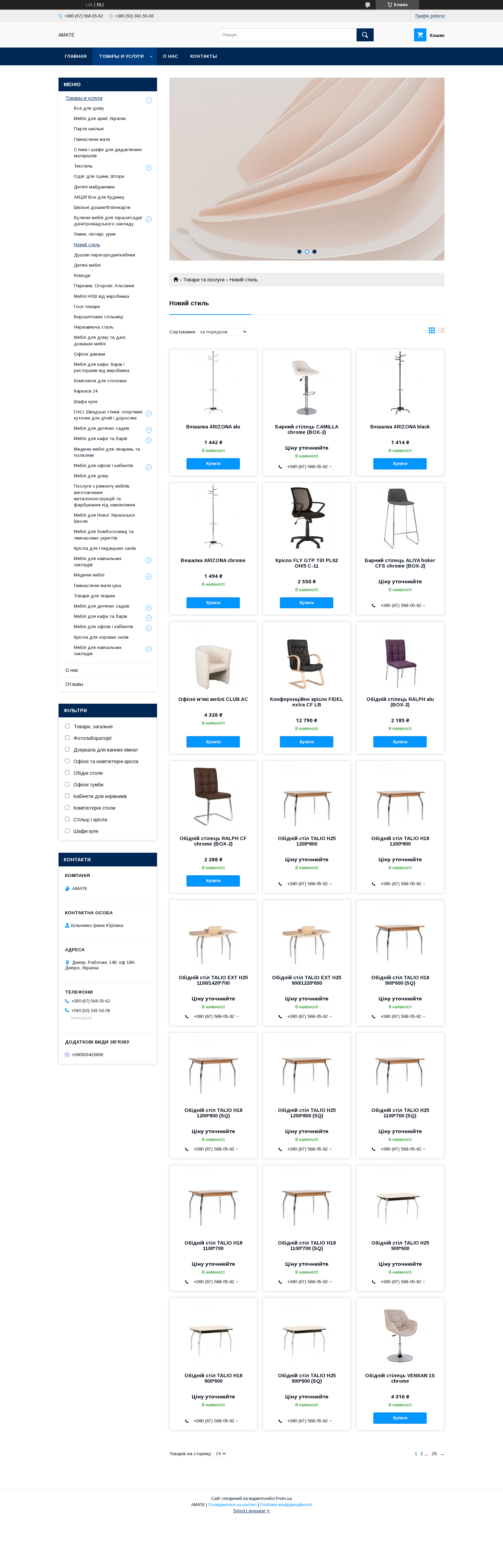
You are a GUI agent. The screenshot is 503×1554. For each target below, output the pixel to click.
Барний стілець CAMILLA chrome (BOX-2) (306, 429)
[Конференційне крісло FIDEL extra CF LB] (306, 656)
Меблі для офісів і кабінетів (103, 465)
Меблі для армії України (100, 118)
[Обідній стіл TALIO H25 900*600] (400, 1200)
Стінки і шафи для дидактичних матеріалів (108, 152)
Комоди (82, 275)
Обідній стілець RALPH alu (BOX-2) (400, 701)
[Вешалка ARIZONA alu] (213, 383)
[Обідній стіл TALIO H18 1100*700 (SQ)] (306, 1200)
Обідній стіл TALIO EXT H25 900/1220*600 (306, 980)
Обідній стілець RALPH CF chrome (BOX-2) (213, 841)
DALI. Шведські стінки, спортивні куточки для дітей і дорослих (108, 415)
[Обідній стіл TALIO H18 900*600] (213, 1332)
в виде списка (441, 332)
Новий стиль (87, 244)
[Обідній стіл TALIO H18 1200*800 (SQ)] (213, 1067)
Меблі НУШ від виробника (101, 296)
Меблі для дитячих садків (101, 428)
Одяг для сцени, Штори (99, 176)
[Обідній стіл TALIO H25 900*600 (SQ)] (306, 1332)
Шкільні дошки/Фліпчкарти (102, 207)
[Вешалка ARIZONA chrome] (213, 517)
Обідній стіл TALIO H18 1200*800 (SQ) (213, 1112)
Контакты (203, 56)
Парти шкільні (89, 128)
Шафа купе (86, 401)
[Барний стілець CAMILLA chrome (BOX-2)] (306, 383)
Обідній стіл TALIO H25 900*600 (400, 1245)
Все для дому (89, 108)
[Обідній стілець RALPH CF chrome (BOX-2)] (213, 795)
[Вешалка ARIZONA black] (400, 383)
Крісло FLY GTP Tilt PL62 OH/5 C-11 (306, 563)
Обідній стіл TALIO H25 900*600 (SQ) (307, 1378)
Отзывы (74, 684)
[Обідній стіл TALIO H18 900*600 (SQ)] (400, 934)
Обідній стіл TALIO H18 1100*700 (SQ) (307, 1245)
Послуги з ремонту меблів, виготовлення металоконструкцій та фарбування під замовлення (104, 495)
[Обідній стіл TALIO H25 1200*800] (306, 795)
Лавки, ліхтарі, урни (95, 234)
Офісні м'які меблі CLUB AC (213, 699)
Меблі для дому (91, 475)
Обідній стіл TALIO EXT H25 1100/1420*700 (213, 980)
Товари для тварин (94, 595)
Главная (76, 56)
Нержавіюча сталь (94, 327)
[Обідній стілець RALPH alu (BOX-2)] (400, 656)
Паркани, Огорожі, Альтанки (104, 285)
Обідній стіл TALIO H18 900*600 (213, 1378)
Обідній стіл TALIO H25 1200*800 (307, 841)
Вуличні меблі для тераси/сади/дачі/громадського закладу (108, 220)
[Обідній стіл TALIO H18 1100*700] (213, 1200)
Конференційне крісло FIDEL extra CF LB (306, 701)
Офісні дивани (89, 354)
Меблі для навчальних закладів (98, 561)
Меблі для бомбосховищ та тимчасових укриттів (103, 534)
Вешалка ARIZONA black (400, 426)
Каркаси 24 (86, 391)
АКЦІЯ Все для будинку (99, 197)
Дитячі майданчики (94, 186)
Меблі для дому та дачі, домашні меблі (100, 340)
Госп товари (87, 306)
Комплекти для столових (100, 380)
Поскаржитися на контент (232, 1504)
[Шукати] (365, 34)
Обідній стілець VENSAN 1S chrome (400, 1378)
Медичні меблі (89, 574)
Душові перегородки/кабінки (104, 254)
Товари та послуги (203, 279)
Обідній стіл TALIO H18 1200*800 (400, 841)
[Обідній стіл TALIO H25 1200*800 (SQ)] (306, 1067)
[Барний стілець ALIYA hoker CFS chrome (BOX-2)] (400, 517)
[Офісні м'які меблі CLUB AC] (213, 656)
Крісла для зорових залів (101, 637)
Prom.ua (284, 1498)
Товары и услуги (121, 56)
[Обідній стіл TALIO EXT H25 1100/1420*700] (213, 934)
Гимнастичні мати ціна (97, 585)
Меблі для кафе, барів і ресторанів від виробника (101, 367)
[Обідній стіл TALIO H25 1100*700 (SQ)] (400, 1067)
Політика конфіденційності (286, 1504)
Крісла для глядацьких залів (105, 548)
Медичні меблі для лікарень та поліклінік (107, 452)
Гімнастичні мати (92, 139)
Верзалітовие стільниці (98, 316)
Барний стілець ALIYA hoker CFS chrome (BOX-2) (400, 563)
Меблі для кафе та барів (100, 438)
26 (434, 1453)
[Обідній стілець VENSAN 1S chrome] (400, 1332)
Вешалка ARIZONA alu (213, 426)
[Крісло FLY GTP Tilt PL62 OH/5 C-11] (306, 517)
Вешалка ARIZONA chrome (213, 560)
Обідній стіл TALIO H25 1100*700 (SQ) (400, 1112)
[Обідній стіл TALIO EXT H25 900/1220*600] (306, 934)
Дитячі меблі (87, 265)
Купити (213, 463)
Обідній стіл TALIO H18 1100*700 (213, 1245)
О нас (170, 56)
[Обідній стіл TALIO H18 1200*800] (400, 795)
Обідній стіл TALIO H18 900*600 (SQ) (400, 980)
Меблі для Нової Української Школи (105, 518)
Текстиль (83, 166)
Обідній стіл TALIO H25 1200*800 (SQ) (307, 1112)
